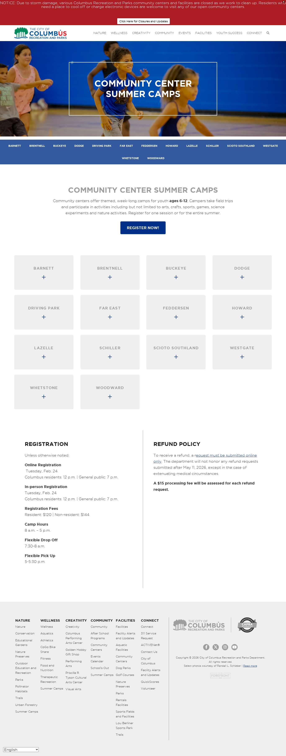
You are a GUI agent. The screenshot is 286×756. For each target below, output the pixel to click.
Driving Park (101, 145)
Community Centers (99, 647)
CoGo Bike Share (47, 649)
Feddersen (149, 145)
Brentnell (37, 145)
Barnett (14, 145)
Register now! (143, 228)
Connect (254, 33)
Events (185, 33)
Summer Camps (26, 711)
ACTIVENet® (150, 645)
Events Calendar (97, 659)
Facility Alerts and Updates (125, 636)
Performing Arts (74, 664)
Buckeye (59, 145)
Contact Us (149, 651)
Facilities (203, 33)
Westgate (270, 145)
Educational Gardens (23, 643)
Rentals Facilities (122, 702)
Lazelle (192, 145)
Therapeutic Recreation (49, 679)
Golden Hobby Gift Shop (76, 652)
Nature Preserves (22, 654)
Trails (19, 698)
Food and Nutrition (47, 668)
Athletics (46, 640)
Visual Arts (73, 689)
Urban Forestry (26, 705)
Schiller (212, 145)
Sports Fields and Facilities (125, 714)
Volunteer (148, 688)
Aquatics (46, 633)
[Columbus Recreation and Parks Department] (40, 32)
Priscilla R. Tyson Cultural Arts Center (76, 677)
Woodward (155, 158)
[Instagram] (225, 647)
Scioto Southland (241, 145)
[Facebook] (206, 647)
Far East (126, 145)
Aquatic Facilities (122, 647)
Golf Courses (125, 675)
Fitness (45, 658)
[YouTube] (234, 647)
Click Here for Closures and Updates (143, 21)
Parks (19, 679)
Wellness (119, 33)
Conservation (25, 633)
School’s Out (100, 668)
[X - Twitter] (216, 647)
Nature (99, 33)
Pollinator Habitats (22, 689)
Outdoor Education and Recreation (25, 668)
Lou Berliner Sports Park (124, 725)
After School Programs (100, 636)
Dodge (79, 145)
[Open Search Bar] (268, 33)
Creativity (141, 33)
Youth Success (229, 33)
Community (164, 33)
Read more (250, 665)
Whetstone (130, 158)
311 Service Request (148, 636)
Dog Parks (123, 668)
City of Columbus (148, 661)
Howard (172, 145)
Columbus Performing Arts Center (74, 638)
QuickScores (150, 681)
